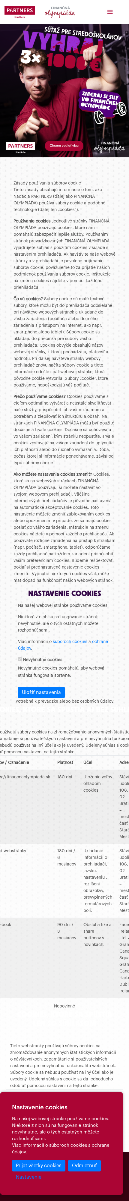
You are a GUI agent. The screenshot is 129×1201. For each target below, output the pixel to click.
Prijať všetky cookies (39, 1165)
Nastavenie (28, 1177)
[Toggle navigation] (110, 12)
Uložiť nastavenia (41, 692)
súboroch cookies (68, 1145)
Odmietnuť (84, 1165)
